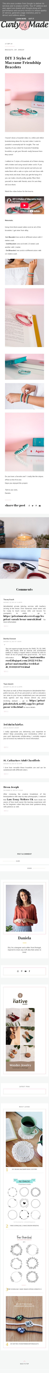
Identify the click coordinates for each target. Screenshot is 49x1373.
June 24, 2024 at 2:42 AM (11, 728)
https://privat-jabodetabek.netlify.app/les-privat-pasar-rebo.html (24, 704)
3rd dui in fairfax (13, 724)
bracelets (9, 50)
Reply (6, 626)
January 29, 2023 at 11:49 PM (12, 602)
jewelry (21, 50)
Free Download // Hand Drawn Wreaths (24, 1225)
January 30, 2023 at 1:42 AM (12, 641)
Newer (29, 868)
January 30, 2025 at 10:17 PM (12, 764)
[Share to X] (33, 506)
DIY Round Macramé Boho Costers (24, 1169)
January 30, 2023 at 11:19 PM (12, 687)
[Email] (40, 506)
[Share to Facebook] (29, 506)
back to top (24, 1364)
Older (18, 861)
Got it (31, 19)
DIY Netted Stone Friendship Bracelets (24, 1344)
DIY (16, 50)
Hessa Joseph (11, 787)
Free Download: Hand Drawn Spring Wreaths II (24, 1289)
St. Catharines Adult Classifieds (21, 760)
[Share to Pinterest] (36, 506)
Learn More (21, 19)
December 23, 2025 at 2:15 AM (13, 790)
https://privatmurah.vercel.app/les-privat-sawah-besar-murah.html (24, 617)
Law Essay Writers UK (20, 799)
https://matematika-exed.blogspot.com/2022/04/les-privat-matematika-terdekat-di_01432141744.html (26, 662)
